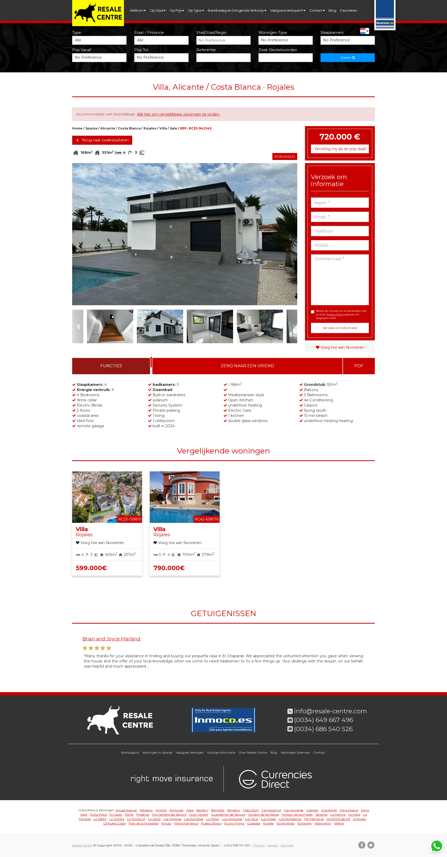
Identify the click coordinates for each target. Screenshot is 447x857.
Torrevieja (304, 823)
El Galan (116, 814)
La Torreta (116, 819)
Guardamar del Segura (228, 814)
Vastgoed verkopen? (286, 10)
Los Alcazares (232, 819)
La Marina (337, 814)
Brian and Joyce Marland (111, 639)
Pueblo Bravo (211, 823)
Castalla (312, 810)
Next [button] (286, 234)
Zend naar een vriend (247, 365)
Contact (316, 10)
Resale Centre (82, 845)
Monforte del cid (338, 819)
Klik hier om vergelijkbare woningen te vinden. (178, 114)
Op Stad (157, 10)
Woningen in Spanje (157, 752)
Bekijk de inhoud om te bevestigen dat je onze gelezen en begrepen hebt (341, 314)
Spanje (91, 128)
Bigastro (233, 810)
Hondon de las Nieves (263, 814)
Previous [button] (83, 234)
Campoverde (293, 810)
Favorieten (348, 10)
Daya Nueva (349, 810)
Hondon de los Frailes (297, 814)
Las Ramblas (193, 819)
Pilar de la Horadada (143, 823)
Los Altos (251, 819)
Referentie (206, 50)
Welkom (137, 10)
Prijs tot (141, 50)
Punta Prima (234, 823)
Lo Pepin (212, 819)
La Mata (354, 814)
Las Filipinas (172, 819)
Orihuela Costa (114, 823)
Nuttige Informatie (221, 752)
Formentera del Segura (169, 814)
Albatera (146, 810)
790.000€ (169, 568)
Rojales (150, 128)
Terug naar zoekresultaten (104, 140)
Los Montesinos (290, 819)
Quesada (253, 823)
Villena (339, 823)
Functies (111, 365)
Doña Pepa (98, 814)
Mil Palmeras (314, 819)
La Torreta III (136, 819)
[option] (184, 234)
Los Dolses (268, 819)
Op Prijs (175, 10)
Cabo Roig (251, 810)
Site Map (286, 845)
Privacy (259, 845)
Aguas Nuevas (126, 810)
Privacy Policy (335, 314)
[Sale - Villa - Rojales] (184, 234)
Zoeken (346, 57)
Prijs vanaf (81, 50)
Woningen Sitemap (295, 752)
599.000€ (91, 568)
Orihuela (359, 819)
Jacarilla (321, 814)
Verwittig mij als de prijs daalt (340, 149)
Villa (163, 128)
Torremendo (285, 823)
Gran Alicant (198, 814)
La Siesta (99, 819)
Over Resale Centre (253, 752)
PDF (358, 365)
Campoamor (271, 810)
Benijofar (218, 810)
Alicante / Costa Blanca (120, 128)
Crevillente (329, 810)
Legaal (273, 845)
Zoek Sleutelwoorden (277, 50)
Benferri (202, 810)
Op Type (195, 10)
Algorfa (161, 810)
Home (77, 128)
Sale (173, 128)
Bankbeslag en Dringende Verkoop (236, 10)
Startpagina (130, 752)
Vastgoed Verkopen (190, 752)
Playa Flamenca (186, 823)
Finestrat (142, 814)
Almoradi (176, 810)
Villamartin (322, 823)
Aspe (189, 810)
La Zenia (154, 819)
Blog (332, 10)
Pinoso (166, 823)
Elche (129, 814)
